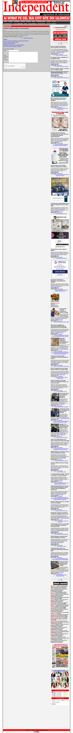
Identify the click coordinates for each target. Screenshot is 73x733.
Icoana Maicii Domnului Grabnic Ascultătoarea (61, 353)
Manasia (57, 510)
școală (64, 520)
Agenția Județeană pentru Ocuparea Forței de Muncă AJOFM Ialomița (60, 336)
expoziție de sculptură (60, 175)
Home (5, 21)
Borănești (57, 289)
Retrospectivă (41, 23)
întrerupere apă (66, 77)
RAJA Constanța (57, 77)
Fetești (57, 258)
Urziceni (56, 406)
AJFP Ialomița (59, 213)
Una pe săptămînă (18, 23)
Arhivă (53, 21)
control (62, 55)
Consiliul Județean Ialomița (59, 482)
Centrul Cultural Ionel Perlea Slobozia (61, 174)
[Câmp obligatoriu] (60, 668)
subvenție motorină (63, 449)
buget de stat (64, 213)
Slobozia (57, 55)
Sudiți (62, 77)
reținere (60, 258)
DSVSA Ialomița (58, 460)
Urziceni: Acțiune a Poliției (9, 43)
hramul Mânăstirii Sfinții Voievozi (57, 352)
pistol (65, 471)
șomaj (56, 558)
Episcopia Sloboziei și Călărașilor (61, 351)
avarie (66, 108)
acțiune (31, 38)
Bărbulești (60, 406)
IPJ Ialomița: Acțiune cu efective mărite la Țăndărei (14, 44)
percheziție (65, 289)
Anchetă (10, 21)
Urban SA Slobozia (60, 391)
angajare (66, 336)
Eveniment (16, 21)
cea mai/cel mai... (8, 23)
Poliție (28, 38)
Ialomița (57, 437)
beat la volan (64, 258)
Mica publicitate (32, 23)
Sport (33, 21)
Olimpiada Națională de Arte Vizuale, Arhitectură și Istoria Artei (61, 499)
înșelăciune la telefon (63, 145)
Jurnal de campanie (51, 23)
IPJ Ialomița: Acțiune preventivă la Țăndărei (12, 46)
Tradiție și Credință (62, 483)
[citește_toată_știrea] (60, 52)
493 (61, 44)
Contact (49, 21)
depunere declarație (64, 534)
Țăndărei (25, 38)
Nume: (5, 50)
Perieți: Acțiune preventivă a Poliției (11, 42)
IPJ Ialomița (57, 66)
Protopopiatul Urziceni (58, 321)
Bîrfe (25, 23)
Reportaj (28, 21)
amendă (65, 55)
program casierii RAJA (64, 366)
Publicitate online (40, 21)
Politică (23, 21)
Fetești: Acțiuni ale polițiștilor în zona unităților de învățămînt (16, 40)
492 (59, 44)
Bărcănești (61, 289)
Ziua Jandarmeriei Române (61, 422)
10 (67, 42)
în (59, 586)
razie (60, 55)
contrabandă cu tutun (60, 575)
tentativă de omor (61, 290)
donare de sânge (66, 321)
